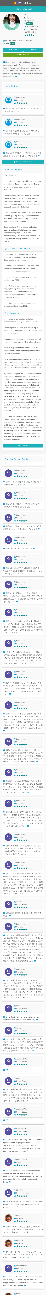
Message (33, 49)
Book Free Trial (23, 54)
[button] (4, 3)
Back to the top (23, 445)
